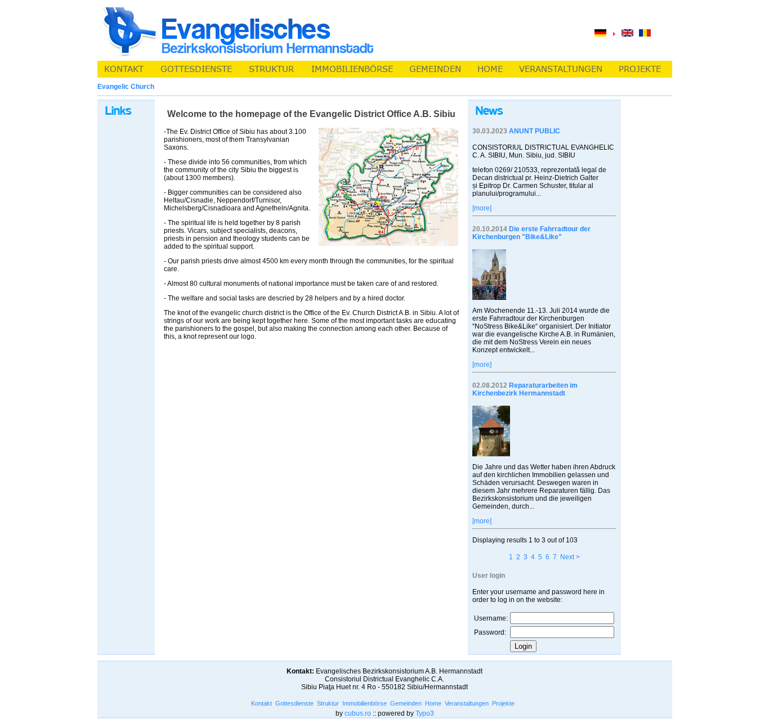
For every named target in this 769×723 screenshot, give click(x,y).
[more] (481, 208)
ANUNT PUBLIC (534, 131)
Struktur (328, 703)
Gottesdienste (294, 703)
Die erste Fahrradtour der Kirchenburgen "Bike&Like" (531, 233)
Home (433, 703)
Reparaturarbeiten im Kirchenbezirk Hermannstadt (525, 389)
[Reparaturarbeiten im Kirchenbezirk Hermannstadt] (491, 454)
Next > (570, 557)
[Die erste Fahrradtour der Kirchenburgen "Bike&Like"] (489, 298)
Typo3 (424, 713)
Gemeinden (406, 703)
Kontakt (261, 703)
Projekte (503, 703)
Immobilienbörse (364, 703)
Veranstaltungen (467, 703)
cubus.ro (358, 713)
